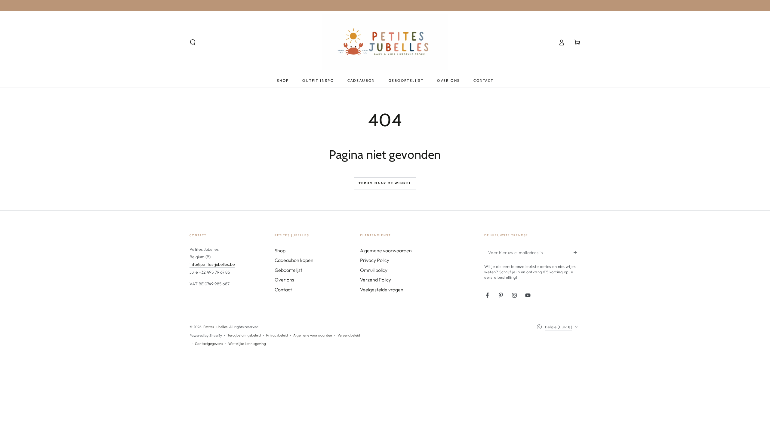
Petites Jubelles (215, 326)
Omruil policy (373, 270)
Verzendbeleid (348, 335)
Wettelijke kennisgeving (247, 343)
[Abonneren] (577, 252)
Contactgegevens (209, 343)
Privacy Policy (374, 260)
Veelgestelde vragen (381, 290)
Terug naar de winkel (385, 183)
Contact (283, 290)
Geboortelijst (288, 270)
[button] (193, 42)
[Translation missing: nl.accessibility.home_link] (385, 42)
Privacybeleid (277, 335)
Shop (280, 250)
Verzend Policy (375, 280)
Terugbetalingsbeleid (244, 335)
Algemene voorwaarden (386, 250)
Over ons (284, 280)
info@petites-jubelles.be (212, 264)
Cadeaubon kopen (294, 260)
